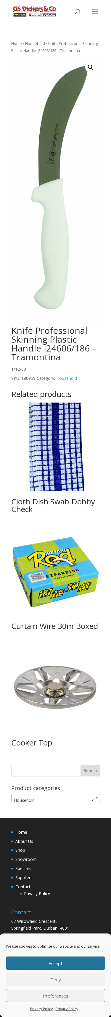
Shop (20, 850)
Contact (22, 887)
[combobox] (55, 798)
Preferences (55, 996)
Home (16, 43)
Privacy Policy (41, 1008)
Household (35, 43)
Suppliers (24, 877)
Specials (23, 868)
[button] (90, 67)
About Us (24, 841)
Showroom (26, 859)
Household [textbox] (54, 800)
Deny (55, 979)
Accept (55, 963)
